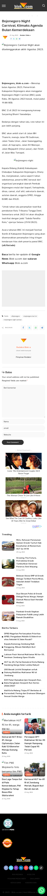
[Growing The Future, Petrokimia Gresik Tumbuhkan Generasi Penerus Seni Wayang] (8, 564)
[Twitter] (13, 38)
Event (6, 732)
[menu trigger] (4, 5)
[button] (41, 890)
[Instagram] (16, 868)
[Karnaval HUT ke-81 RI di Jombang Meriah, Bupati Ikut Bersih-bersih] (34, 768)
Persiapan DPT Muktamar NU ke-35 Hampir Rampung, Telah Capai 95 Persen (34, 743)
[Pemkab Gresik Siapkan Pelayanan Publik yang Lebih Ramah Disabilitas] (8, 616)
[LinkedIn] (21, 868)
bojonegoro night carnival (13, 320)
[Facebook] (11, 38)
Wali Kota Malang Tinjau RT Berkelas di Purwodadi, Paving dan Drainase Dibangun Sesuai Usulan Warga (24, 693)
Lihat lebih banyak (23, 350)
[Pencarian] (43, 5)
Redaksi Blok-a (25, 35)
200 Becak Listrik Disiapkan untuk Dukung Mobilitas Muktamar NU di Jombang (20, 672)
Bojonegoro (16, 316)
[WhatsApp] (16, 38)
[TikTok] (41, 868)
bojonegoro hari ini (30, 316)
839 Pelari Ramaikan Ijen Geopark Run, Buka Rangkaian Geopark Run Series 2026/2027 (22, 683)
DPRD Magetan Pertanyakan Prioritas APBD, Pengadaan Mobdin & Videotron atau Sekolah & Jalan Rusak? (22, 637)
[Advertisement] (23, 288)
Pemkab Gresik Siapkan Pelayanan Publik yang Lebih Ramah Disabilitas (30, 615)
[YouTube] (26, 868)
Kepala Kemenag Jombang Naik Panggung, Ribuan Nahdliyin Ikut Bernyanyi (19, 647)
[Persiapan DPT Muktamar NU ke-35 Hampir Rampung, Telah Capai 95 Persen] (34, 726)
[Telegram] (19, 38)
